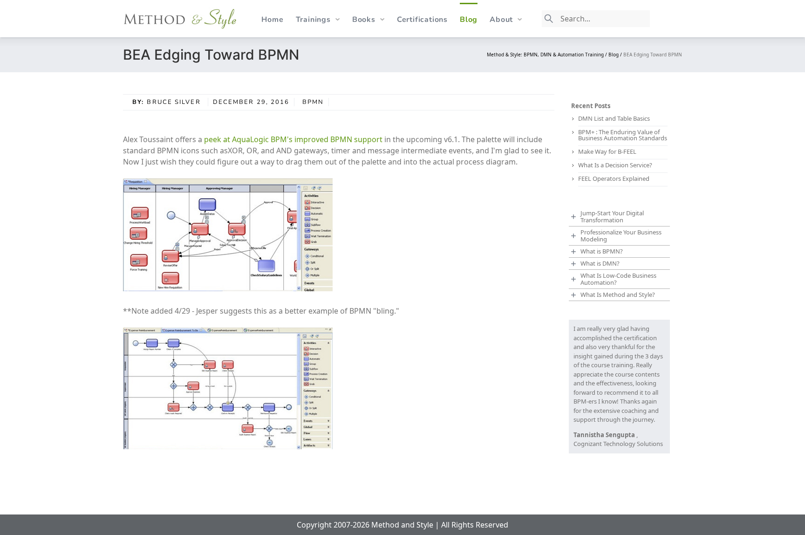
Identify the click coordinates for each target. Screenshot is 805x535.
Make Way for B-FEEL (607, 151)
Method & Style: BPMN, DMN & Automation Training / (547, 54)
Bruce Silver (175, 102)
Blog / (615, 54)
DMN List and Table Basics (614, 118)
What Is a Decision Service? (615, 165)
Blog (469, 19)
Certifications (422, 19)
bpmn (313, 102)
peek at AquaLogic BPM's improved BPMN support (294, 139)
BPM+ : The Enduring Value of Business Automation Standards (622, 135)
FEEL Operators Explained (613, 178)
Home (272, 19)
